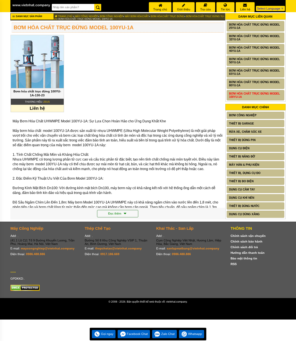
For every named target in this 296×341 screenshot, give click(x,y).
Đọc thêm (115, 213)
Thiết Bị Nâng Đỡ (242, 156)
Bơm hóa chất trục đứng (167, 16)
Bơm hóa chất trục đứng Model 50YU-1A (254, 60)
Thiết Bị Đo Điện (241, 181)
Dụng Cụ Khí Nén (241, 197)
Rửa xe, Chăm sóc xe (245, 131)
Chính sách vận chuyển (248, 236)
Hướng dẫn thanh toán (248, 252)
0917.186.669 (109, 254)
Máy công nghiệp (86, 16)
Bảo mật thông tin (244, 258)
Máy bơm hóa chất (137, 16)
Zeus (46, 101)
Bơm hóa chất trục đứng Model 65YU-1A (254, 72)
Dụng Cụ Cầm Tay (242, 189)
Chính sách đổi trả (244, 247)
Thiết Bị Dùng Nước (244, 206)
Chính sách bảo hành (246, 241)
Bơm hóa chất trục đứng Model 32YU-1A (254, 37)
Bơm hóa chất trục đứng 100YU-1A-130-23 (37, 93)
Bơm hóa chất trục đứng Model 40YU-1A (254, 49)
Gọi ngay (106, 334)
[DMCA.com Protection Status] (25, 290)
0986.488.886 (35, 254)
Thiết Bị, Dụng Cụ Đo (244, 173)
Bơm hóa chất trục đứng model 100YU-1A (85, 19)
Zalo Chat (167, 334)
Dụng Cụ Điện (239, 148)
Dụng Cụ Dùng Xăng (244, 214)
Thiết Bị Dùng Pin (242, 140)
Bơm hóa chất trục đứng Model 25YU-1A (254, 26)
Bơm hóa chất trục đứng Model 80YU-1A (254, 83)
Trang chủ (64, 16)
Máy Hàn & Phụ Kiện (244, 164)
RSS (234, 264)
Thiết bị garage (241, 123)
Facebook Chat (137, 334)
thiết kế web (147, 301)
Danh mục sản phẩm (28, 16)
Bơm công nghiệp (111, 16)
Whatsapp (194, 334)
